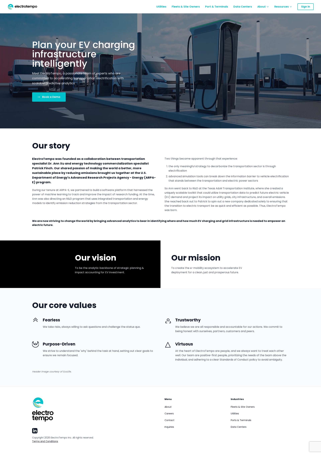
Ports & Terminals (241, 420)
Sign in (305, 7)
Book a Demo (51, 97)
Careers (169, 413)
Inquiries (169, 427)
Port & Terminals (216, 7)
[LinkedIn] (34, 430)
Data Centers (242, 7)
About (261, 7)
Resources (281, 7)
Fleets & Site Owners (186, 7)
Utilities (161, 7)
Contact (169, 420)
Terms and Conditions (45, 441)
